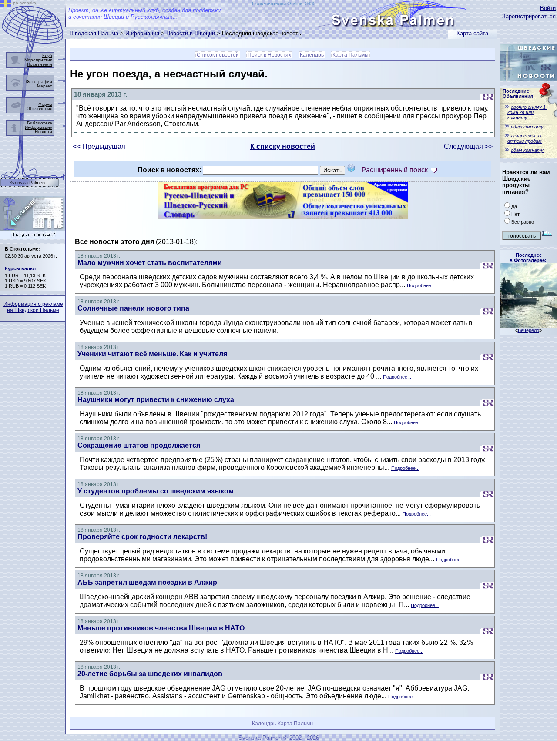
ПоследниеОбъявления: (519, 93)
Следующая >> (468, 146)
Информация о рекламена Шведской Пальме (33, 307)
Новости (43, 131)
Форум (45, 104)
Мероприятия (38, 59)
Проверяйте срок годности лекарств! (142, 536)
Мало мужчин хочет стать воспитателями (149, 262)
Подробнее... (421, 285)
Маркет (44, 86)
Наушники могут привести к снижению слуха (155, 399)
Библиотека (39, 123)
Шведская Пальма (94, 33)
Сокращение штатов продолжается (138, 445)
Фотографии (39, 81)
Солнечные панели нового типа (133, 308)
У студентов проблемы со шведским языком (155, 491)
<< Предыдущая (99, 146)
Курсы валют (20, 268)
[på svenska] (5, 5)
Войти (548, 8)
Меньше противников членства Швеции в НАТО (161, 628)
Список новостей (218, 55)
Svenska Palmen (27, 183)
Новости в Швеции (190, 33)
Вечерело (528, 330)
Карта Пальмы (350, 55)
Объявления (39, 108)
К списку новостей (282, 146)
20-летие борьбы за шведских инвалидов (149, 673)
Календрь (312, 55)
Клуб (47, 55)
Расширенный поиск (395, 170)
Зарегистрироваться (529, 16)
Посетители (39, 64)
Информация (142, 33)
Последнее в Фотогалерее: (528, 257)
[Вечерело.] (528, 325)
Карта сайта (472, 33)
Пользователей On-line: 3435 (283, 3)
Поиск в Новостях (269, 55)
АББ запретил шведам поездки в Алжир (147, 582)
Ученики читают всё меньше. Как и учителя (152, 354)
